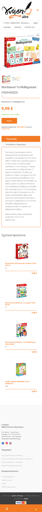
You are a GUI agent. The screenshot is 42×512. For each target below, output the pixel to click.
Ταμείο (4, 483)
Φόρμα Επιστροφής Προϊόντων (12, 466)
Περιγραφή (11, 139)
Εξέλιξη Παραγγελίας (8, 487)
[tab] (20, 139)
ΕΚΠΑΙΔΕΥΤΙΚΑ (6, 129)
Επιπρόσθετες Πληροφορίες (16, 144)
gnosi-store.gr (17, 496)
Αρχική (35, 23)
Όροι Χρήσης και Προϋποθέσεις (12, 455)
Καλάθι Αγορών (7, 480)
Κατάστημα (6, 27)
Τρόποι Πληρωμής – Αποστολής (12, 462)
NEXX (26, 499)
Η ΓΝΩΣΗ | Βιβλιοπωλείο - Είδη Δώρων (16, 23)
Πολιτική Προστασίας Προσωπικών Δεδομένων (17, 459)
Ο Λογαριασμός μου (8, 477)
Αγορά (9, 121)
